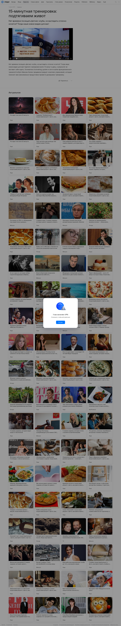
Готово (60, 322)
